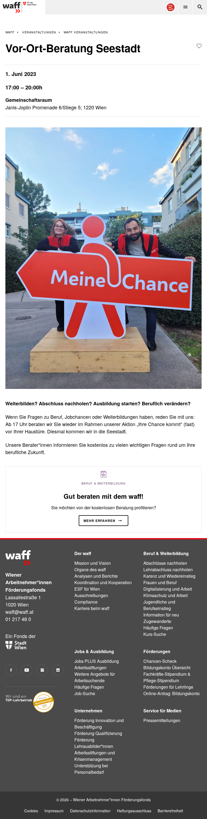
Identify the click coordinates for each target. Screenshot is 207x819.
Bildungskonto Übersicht (166, 667)
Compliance (86, 602)
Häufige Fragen (158, 628)
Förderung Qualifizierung (98, 733)
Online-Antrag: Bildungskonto (171, 693)
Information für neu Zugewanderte (161, 618)
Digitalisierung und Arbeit (167, 589)
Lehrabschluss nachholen (168, 569)
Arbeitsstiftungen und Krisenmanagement (94, 756)
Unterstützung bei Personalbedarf (91, 768)
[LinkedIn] (58, 670)
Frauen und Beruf (160, 582)
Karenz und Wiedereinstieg (169, 576)
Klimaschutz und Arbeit (165, 595)
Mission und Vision (92, 563)
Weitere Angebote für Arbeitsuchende (94, 677)
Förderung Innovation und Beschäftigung (99, 723)
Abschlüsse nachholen (165, 563)
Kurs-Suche (154, 634)
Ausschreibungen (91, 595)
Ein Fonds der (20, 635)
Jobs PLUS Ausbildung (96, 661)
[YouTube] (26, 670)
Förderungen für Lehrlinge (168, 687)
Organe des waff (90, 569)
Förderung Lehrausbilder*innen (93, 743)
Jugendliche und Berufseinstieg (159, 605)
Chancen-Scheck (160, 661)
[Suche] (199, 7)
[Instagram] (42, 670)
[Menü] (185, 7)
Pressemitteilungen (161, 720)
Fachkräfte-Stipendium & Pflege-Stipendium (167, 677)
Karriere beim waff (91, 608)
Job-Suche (84, 693)
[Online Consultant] (170, 7)
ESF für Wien (87, 589)
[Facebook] (11, 670)
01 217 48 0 (18, 618)
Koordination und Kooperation (103, 582)
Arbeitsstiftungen (90, 667)
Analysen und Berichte (96, 576)
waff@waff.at (19, 611)
